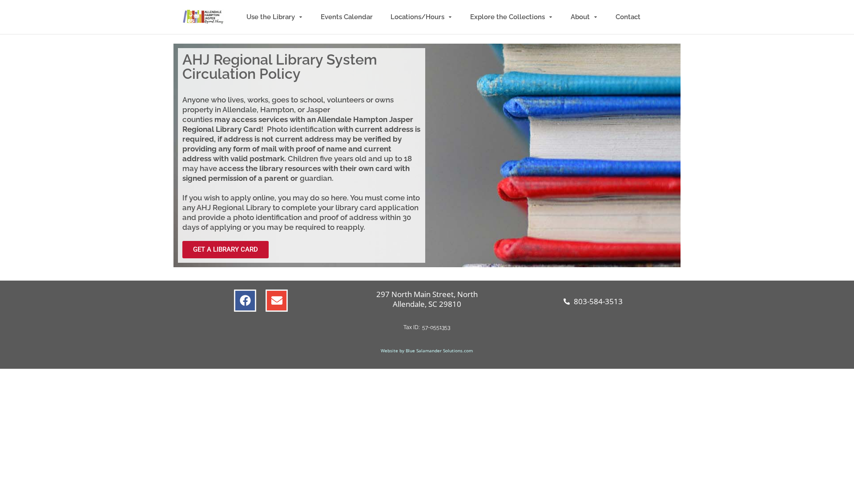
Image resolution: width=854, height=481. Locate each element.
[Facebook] (245, 300)
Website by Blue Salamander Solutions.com (427, 350)
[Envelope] (277, 300)
